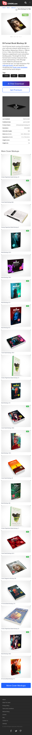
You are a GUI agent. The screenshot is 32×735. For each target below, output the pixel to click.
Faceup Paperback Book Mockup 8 (10, 227)
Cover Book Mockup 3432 (7, 428)
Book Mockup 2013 (6, 252)
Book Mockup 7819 (6, 277)
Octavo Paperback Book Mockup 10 (10, 377)
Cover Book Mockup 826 (7, 202)
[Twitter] (16, 731)
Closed (6, 75)
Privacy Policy (5, 705)
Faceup (22, 75)
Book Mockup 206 (5, 503)
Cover (14, 75)
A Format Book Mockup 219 (8, 603)
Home (3, 7)
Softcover (13, 7)
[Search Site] (25, 2)
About (4, 699)
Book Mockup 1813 (6, 453)
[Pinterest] (20, 731)
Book (8, 7)
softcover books (7, 65)
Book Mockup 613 (5, 302)
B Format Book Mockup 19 (8, 679)
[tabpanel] (16, 24)
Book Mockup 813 (5, 327)
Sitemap (4, 723)
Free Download (17, 83)
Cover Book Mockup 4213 (7, 553)
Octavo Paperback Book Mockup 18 (10, 177)
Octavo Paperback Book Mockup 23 (10, 628)
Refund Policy (5, 711)
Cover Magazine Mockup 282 (8, 578)
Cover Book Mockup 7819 (7, 352)
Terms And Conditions (8, 708)
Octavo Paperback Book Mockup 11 (10, 528)
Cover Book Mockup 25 (7, 478)
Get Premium (16, 90)
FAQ (3, 717)
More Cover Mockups (16, 685)
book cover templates (20, 67)
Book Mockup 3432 (6, 653)
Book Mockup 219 (5, 403)
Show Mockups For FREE (24, 9)
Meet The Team (6, 702)
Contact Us (5, 720)
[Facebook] (11, 731)
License (4, 714)
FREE (25, 15)
